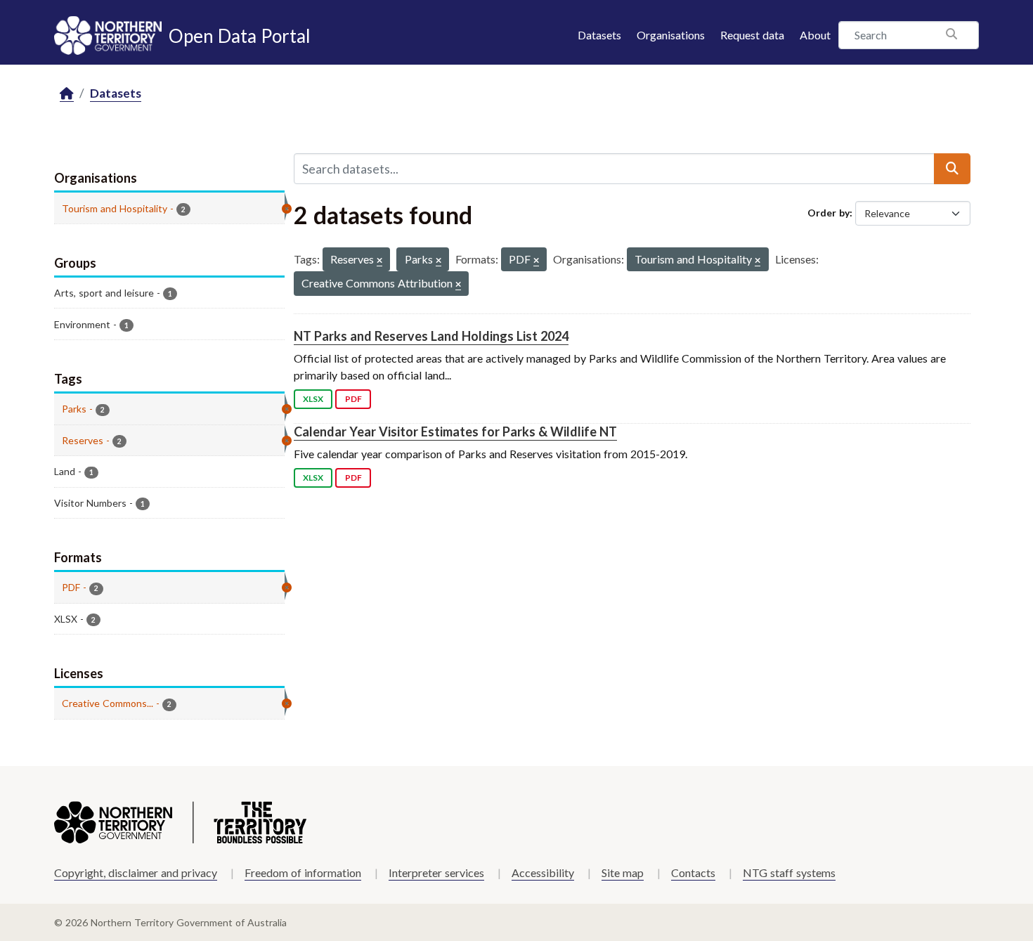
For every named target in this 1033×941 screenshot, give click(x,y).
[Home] (67, 94)
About (815, 34)
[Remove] (379, 261)
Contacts (693, 872)
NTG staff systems (789, 872)
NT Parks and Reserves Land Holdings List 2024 (431, 336)
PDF (353, 399)
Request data (752, 34)
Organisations (671, 34)
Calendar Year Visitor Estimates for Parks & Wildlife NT (455, 431)
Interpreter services (436, 872)
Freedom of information (303, 872)
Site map (623, 872)
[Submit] (952, 168)
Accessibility (543, 872)
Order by (828, 213)
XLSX (313, 399)
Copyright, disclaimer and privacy (135, 872)
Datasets (599, 34)
